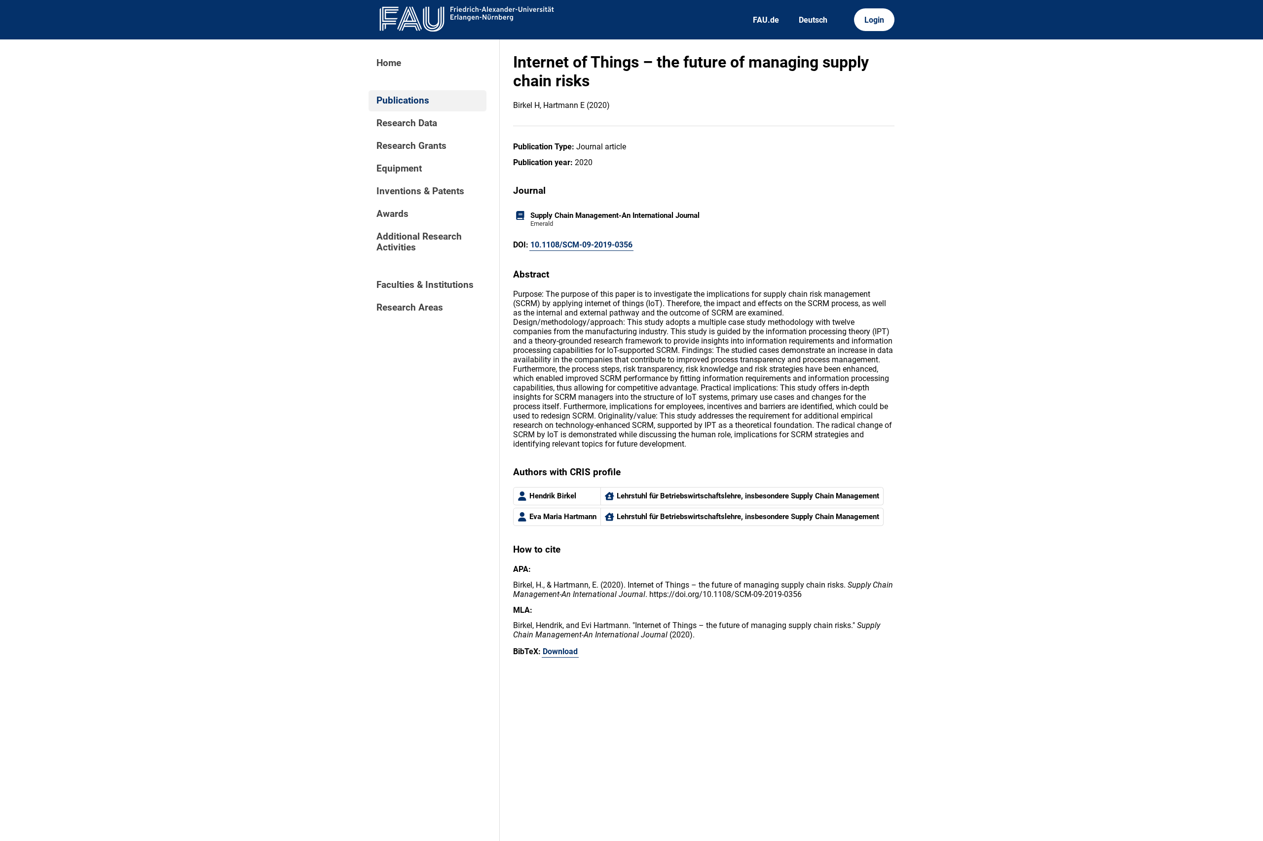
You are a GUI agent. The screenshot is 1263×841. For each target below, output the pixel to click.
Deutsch (813, 20)
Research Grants (411, 145)
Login (874, 20)
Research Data (406, 123)
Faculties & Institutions (425, 285)
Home (388, 63)
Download (560, 651)
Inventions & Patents (420, 191)
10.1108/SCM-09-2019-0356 (581, 244)
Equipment (399, 168)
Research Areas (409, 307)
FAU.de (766, 20)
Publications (402, 100)
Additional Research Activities (419, 242)
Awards (392, 214)
